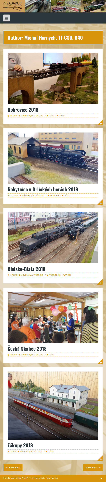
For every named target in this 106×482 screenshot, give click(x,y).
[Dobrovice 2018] (53, 78)
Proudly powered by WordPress (17, 478)
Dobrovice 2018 (23, 109)
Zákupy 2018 (20, 445)
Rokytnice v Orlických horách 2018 (43, 189)
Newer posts (91, 467)
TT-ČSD (51, 116)
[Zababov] (53, 6)
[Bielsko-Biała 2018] (53, 237)
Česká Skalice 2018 (27, 348)
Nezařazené (54, 195)
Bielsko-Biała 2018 (26, 268)
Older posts (14, 467)
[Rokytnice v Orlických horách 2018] (53, 158)
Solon (43, 478)
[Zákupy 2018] (53, 405)
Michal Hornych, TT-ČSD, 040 (32, 116)
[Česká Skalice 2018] (53, 317)
